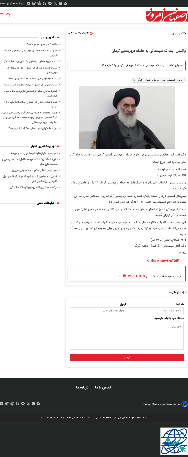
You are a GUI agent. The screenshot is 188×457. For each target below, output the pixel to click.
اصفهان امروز (95, 418)
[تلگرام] (50, 4)
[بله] (28, 4)
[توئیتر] (55, 4)
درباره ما (82, 387)
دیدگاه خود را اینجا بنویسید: (169, 318)
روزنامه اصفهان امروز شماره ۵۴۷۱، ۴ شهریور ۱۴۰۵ (32, 79)
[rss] (65, 4)
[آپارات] (34, 4)
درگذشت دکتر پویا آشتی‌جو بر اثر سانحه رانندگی (33, 187)
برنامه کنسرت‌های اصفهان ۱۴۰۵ (41, 44)
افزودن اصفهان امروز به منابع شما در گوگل (160, 79)
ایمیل (123, 304)
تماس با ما (103, 387)
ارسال (127, 357)
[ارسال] (129, 277)
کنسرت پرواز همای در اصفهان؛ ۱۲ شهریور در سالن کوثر (30, 61)
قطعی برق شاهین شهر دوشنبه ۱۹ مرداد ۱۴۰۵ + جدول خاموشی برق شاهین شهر (30, 179)
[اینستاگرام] (60, 4)
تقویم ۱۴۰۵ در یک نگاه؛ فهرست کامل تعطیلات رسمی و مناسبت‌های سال (29, 162)
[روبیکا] (39, 4)
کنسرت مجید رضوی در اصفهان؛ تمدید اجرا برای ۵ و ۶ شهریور (30, 104)
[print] (124, 276)
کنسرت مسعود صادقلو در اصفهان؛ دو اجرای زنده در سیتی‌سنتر (32, 70)
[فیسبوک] (136, 277)
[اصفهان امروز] (167, 15)
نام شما (180, 304)
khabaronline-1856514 (163, 260)
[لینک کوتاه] (132, 277)
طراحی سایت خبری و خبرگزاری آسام (161, 404)
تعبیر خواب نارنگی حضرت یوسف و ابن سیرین (34, 170)
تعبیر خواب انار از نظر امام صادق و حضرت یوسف (33, 153)
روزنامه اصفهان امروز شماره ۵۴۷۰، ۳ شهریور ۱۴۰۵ (32, 128)
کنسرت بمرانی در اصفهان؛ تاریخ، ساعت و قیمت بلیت (30, 85)
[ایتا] (44, 4)
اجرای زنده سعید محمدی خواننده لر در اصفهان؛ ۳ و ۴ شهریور (30, 53)
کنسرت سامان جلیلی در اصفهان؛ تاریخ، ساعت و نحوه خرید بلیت (30, 93)
